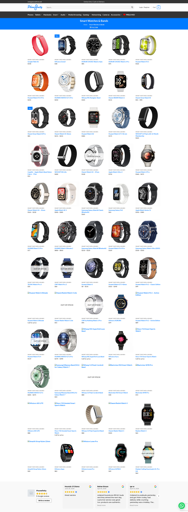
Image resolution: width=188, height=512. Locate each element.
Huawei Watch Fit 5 (142, 62)
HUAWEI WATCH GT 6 (35, 393)
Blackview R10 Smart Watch (118, 393)
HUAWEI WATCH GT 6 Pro (64, 357)
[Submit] (132, 7)
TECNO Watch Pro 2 (35, 284)
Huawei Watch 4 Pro (143, 172)
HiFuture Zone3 (60, 62)
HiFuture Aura (113, 357)
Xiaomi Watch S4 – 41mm (36, 210)
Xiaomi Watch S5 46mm (63, 134)
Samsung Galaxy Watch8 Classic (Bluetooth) (92, 211)
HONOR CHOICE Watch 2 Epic (92, 62)
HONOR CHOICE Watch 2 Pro (119, 62)
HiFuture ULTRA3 (115, 469)
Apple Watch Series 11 (143, 210)
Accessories (115, 15)
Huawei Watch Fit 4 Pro (117, 248)
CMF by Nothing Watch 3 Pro (92, 320)
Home (85, 25)
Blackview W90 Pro (142, 393)
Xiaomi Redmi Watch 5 (116, 431)
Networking (96, 15)
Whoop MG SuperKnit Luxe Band (93, 357)
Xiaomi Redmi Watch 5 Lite (64, 320)
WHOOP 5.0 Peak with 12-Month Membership (147, 135)
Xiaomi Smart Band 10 (143, 98)
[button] (144, 7)
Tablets (37, 15)
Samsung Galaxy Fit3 (116, 210)
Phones (30, 15)
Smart (55, 15)
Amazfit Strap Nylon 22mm (37, 469)
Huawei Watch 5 (87, 284)
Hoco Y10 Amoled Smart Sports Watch (65, 432)
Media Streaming (74, 15)
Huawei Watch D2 (88, 134)
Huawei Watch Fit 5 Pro (36, 98)
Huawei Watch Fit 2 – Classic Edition (148, 284)
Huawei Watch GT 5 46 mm (118, 134)
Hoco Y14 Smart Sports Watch (146, 357)
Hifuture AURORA (115, 320)
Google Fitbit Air (33, 62)
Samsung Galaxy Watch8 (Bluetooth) (94, 248)
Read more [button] (101, 505)
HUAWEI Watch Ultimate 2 (64, 248)
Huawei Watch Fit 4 (34, 357)
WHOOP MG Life (60, 172)
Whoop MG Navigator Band (91, 98)
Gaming (86, 15)
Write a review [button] (44, 500)
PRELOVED (130, 15)
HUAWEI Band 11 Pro (35, 248)
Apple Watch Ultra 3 (115, 172)
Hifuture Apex (59, 469)
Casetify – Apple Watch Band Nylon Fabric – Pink (40, 173)
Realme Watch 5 (141, 431)
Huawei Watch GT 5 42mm (118, 284)
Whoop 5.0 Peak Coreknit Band (92, 393)
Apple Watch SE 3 (61, 210)
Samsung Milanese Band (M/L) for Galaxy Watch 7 (66, 394)
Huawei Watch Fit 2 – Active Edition (148, 320)
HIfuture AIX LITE (34, 431)
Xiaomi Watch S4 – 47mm (90, 172)
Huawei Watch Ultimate (36, 320)
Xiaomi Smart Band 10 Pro (37, 134)
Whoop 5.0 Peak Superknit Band (93, 431)
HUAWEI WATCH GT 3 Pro (64, 98)
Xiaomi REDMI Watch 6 (117, 98)
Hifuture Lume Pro (88, 469)
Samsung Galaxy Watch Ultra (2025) (148, 248)
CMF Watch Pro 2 (61, 284)
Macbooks (47, 15)
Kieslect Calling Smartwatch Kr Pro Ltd (147, 470)
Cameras (106, 15)
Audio (63, 15)
